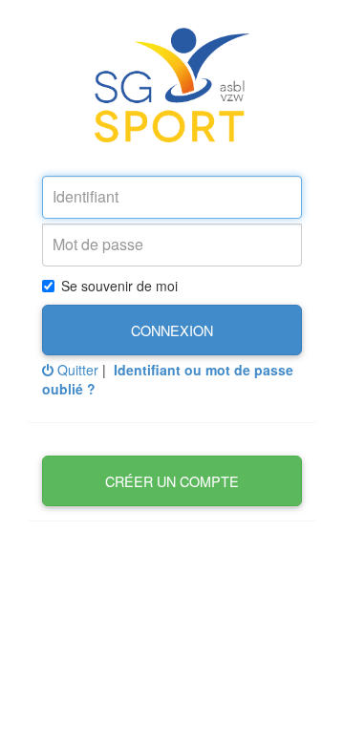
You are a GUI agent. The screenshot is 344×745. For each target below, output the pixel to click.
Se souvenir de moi (119, 285)
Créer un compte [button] (172, 481)
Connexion (172, 330)
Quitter (76, 369)
